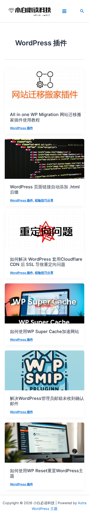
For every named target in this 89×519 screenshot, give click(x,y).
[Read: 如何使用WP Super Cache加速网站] (44, 303)
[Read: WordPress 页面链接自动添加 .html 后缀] (44, 158)
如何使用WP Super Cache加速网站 (44, 331)
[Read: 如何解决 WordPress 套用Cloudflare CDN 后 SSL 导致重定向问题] (44, 231)
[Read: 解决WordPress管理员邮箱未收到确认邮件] (44, 370)
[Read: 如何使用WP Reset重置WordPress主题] (44, 442)
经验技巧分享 (44, 200)
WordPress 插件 (21, 128)
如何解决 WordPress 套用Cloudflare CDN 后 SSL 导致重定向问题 (46, 261)
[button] (82, 11)
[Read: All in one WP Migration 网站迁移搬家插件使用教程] (44, 86)
